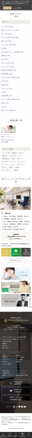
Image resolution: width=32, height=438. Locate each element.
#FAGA (11, 167)
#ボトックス (20, 164)
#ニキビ (13, 164)
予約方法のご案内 (7, 341)
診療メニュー (6, 355)
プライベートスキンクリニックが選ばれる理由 (14, 337)
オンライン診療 (20, 357)
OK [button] (7, 8)
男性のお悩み (6, 370)
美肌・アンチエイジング (7, 137)
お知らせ (18, 355)
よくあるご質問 (6, 364)
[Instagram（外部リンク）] (14, 407)
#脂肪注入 (16, 170)
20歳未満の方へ (6, 373)
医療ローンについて (8, 375)
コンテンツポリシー (21, 373)
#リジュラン (5, 164)
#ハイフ (20, 156)
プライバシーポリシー (21, 370)
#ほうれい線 (13, 156)
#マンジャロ (21, 161)
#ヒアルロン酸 (5, 153)
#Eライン (4, 167)
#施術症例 (14, 153)
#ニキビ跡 (4, 161)
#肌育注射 (4, 156)
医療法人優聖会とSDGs (22, 375)
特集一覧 (18, 361)
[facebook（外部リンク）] (22, 407)
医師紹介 (5, 343)
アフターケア (6, 359)
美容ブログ (5, 361)
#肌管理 (17, 167)
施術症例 (5, 357)
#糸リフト (21, 153)
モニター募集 (19, 359)
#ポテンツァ (20, 158)
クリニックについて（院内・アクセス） (13, 339)
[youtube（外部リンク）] (25, 407)
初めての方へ (6, 348)
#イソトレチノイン (7, 170)
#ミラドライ (13, 161)
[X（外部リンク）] (17, 407)
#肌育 (13, 158)
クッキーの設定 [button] (17, 7)
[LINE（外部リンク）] (16, 287)
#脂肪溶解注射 (5, 158)
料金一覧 (5, 346)
